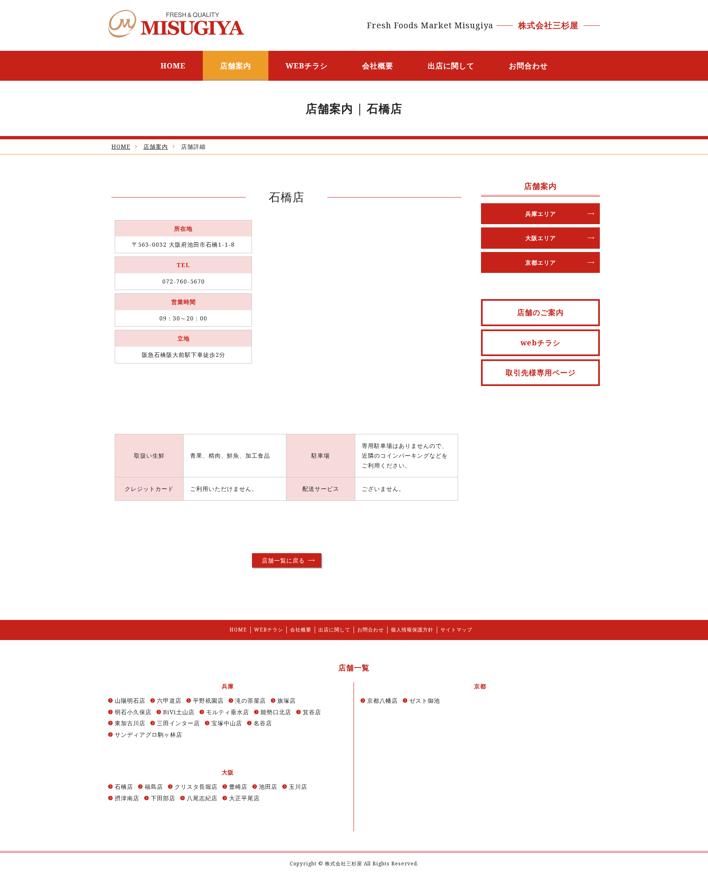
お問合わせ (528, 65)
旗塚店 (286, 700)
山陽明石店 (130, 700)
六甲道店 (169, 700)
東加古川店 (130, 723)
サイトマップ (456, 629)
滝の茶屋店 (250, 700)
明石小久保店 (133, 712)
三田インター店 (178, 723)
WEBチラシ (307, 65)
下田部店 (163, 798)
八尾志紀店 (202, 798)
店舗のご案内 (540, 312)
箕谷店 (312, 712)
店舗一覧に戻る (283, 560)
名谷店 (263, 723)
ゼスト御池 (424, 700)
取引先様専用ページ (541, 372)
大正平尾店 (244, 798)
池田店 (268, 786)
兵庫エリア (540, 214)
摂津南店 (127, 798)
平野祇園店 (208, 700)
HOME (173, 65)
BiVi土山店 (179, 712)
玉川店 (298, 786)
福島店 (154, 786)
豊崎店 (238, 786)
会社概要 (377, 65)
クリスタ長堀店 (196, 786)
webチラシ (540, 342)
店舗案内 (235, 65)
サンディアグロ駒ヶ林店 (148, 734)
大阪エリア (540, 238)
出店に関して (451, 65)
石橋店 (124, 786)
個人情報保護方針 (412, 629)
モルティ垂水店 (227, 712)
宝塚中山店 (226, 723)
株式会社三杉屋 (343, 863)
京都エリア (540, 262)
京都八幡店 (382, 700)
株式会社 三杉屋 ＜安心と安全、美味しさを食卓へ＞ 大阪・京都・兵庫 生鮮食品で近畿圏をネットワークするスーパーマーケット (176, 24)
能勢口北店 (276, 712)
